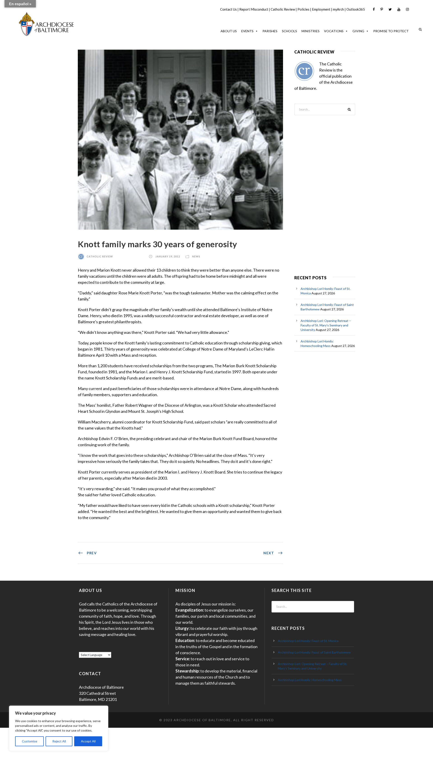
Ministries (311, 31)
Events (247, 31)
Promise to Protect (391, 31)
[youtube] (398, 9)
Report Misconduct (253, 9)
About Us (229, 31)
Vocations (333, 31)
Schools (289, 31)
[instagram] (407, 9)
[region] (58, 728)
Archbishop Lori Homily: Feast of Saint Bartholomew (314, 652)
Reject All (59, 741)
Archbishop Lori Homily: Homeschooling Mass (310, 680)
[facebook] (374, 9)
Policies (303, 9)
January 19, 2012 (167, 256)
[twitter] (390, 9)
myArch (338, 9)
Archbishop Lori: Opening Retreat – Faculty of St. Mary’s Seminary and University (326, 325)
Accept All (88, 741)
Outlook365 (355, 9)
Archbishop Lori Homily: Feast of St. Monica (308, 641)
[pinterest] (381, 9)
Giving (358, 31)
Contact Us (228, 9)
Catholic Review (283, 9)
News (196, 256)
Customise (29, 741)
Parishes (270, 31)
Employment (321, 9)
